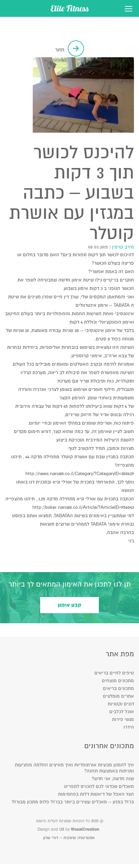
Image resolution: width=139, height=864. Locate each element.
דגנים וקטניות (121, 704)
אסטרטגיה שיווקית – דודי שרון (68, 837)
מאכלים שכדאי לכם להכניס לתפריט (99, 786)
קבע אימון (69, 605)
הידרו (128, 727)
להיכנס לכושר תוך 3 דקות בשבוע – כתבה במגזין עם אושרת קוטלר (71, 193)
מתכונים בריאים (118, 688)
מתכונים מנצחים (118, 681)
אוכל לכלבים (121, 712)
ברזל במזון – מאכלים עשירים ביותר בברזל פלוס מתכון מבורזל (73, 802)
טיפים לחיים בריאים (114, 673)
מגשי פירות (123, 719)
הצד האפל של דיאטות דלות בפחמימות (96, 794)
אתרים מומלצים (118, 696)
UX (61, 829)
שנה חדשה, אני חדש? (113, 779)
